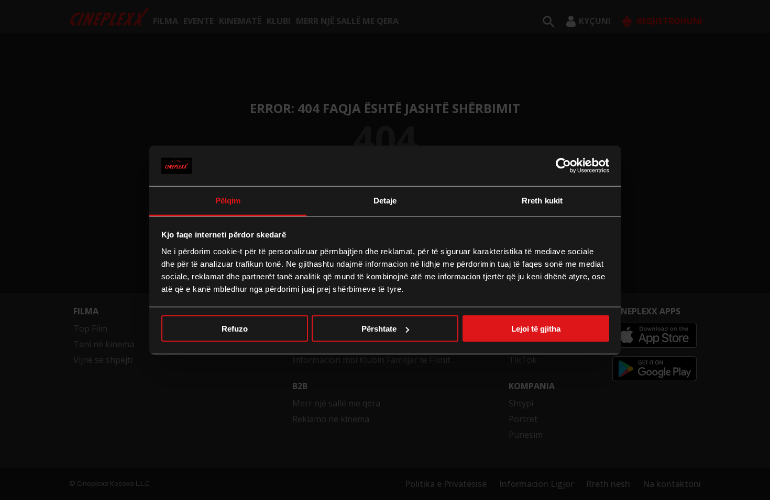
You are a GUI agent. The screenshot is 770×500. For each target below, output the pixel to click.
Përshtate (379, 328)
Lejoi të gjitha (535, 328)
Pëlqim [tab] (228, 200)
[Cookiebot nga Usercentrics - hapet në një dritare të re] (563, 166)
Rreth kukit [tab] (542, 200)
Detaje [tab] (385, 200)
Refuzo (235, 328)
